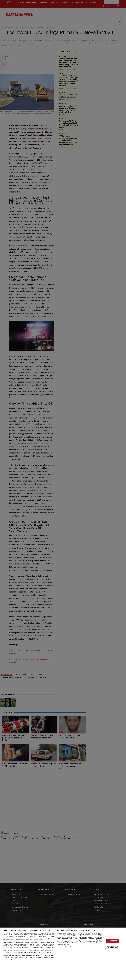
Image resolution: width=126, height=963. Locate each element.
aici (19, 952)
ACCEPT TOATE (113, 941)
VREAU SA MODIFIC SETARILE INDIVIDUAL (112, 947)
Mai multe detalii (38, 939)
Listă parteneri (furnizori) (64, 946)
